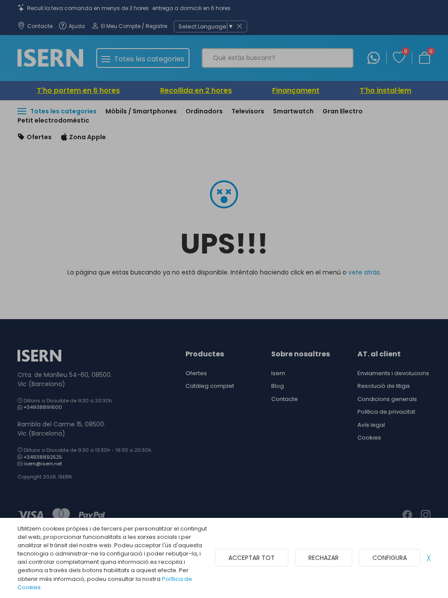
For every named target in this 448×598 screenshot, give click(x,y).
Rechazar (323, 557)
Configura (389, 557)
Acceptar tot (251, 557)
